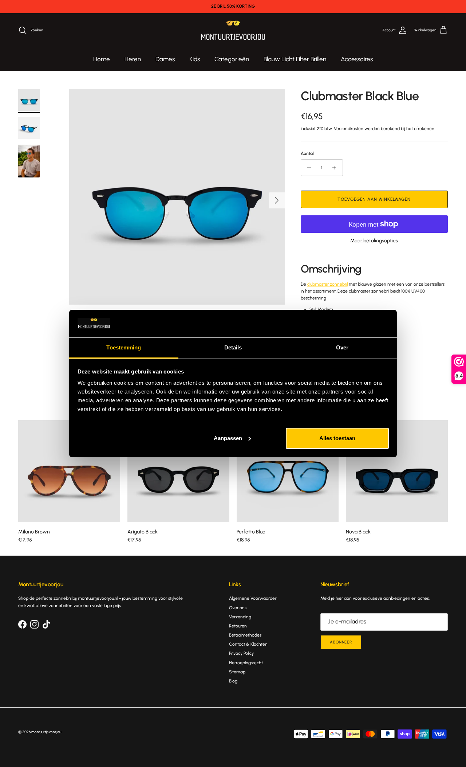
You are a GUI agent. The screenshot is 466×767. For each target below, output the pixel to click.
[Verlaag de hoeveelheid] (307, 168)
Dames (165, 59)
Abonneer (341, 642)
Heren (133, 59)
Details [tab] (233, 347)
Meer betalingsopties (374, 241)
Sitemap (237, 671)
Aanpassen (228, 438)
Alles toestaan (337, 438)
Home (101, 59)
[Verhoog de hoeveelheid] (336, 168)
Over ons (237, 607)
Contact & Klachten (248, 644)
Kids (194, 59)
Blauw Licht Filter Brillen (295, 59)
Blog (233, 681)
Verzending (240, 616)
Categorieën (231, 59)
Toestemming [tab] (123, 347)
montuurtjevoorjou (46, 731)
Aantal (307, 153)
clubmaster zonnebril (327, 284)
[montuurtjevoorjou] (233, 30)
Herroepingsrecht (246, 662)
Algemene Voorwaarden (253, 598)
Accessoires (357, 59)
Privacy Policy (241, 653)
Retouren (238, 626)
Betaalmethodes (245, 635)
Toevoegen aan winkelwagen (374, 199)
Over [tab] (342, 347)
